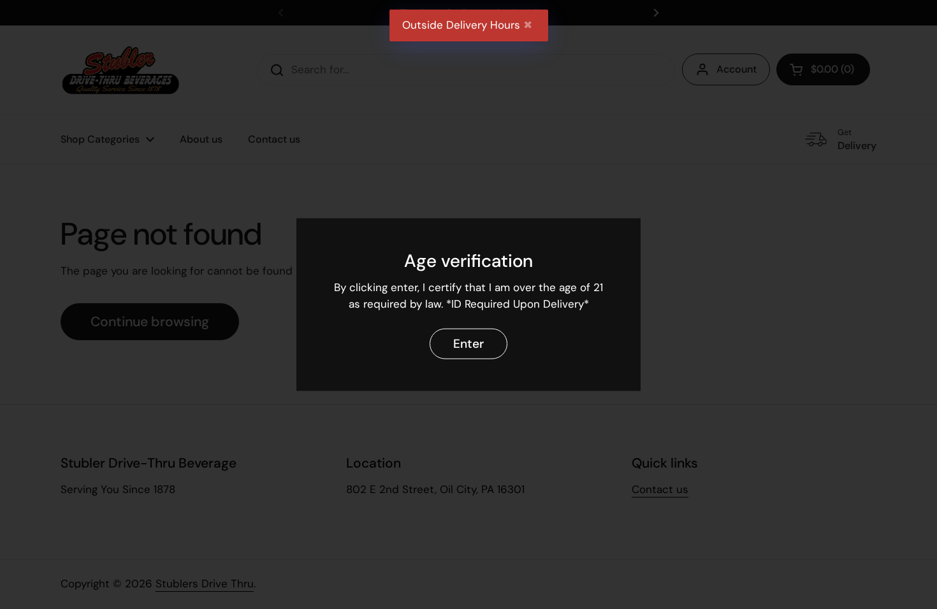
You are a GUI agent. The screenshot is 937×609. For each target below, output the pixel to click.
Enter (468, 343)
